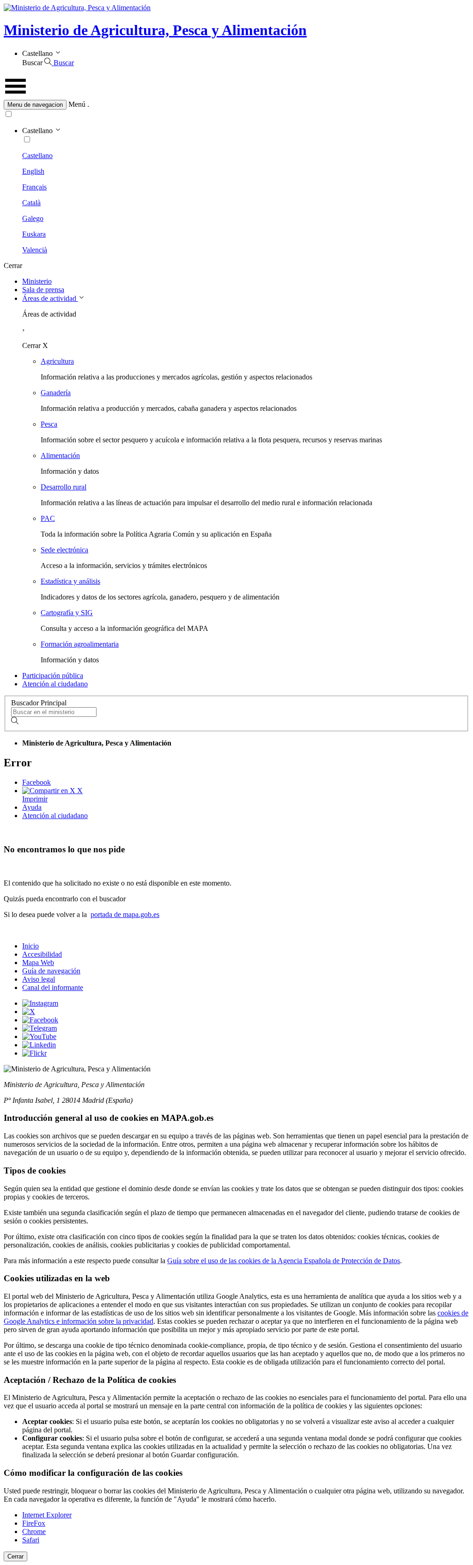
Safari (30, 1540)
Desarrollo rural (63, 487)
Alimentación (60, 455)
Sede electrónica (64, 550)
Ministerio (37, 281)
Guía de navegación (51, 971)
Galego (32, 218)
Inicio (30, 946)
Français (34, 187)
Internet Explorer (47, 1515)
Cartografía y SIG (67, 613)
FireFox (33, 1523)
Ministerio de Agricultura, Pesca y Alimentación (155, 30)
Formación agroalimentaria (80, 644)
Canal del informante (52, 987)
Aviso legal (38, 979)
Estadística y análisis (70, 581)
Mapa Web (38, 962)
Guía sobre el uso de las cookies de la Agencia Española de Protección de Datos (283, 1261)
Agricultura (57, 361)
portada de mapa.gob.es (125, 914)
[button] (236, 105)
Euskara (34, 234)
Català (31, 203)
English (33, 171)
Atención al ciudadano (55, 684)
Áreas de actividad (50, 298)
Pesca (49, 424)
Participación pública (52, 675)
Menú (76, 104)
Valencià (34, 250)
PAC (48, 518)
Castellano (37, 155)
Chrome (34, 1531)
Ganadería (56, 393)
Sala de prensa (43, 289)
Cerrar (15, 1556)
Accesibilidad (42, 954)
